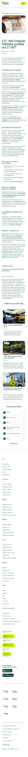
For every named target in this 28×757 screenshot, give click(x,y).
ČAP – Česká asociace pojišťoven (13, 428)
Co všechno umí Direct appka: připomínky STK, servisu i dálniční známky (13, 389)
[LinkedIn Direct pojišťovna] (6, 745)
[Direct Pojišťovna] (14, 692)
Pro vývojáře (5, 581)
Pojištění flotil (5, 555)
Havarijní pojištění (7, 469)
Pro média (5, 601)
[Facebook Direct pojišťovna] (8, 745)
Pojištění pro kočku (7, 509)
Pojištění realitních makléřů (9, 558)
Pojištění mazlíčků (7, 504)
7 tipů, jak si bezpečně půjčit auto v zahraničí (13, 357)
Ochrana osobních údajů (8, 624)
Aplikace (4, 567)
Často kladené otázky (8, 575)
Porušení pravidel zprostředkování (11, 621)
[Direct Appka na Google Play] (8, 675)
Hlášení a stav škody (7, 573)
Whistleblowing (6, 734)
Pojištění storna (6, 495)
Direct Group (5, 603)
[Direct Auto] (5, 699)
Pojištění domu (6, 530)
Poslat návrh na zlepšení (8, 618)
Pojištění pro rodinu (7, 487)
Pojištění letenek (6, 492)
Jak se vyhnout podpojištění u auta (13, 326)
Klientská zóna (6, 570)
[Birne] (5, 706)
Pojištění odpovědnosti (8, 535)
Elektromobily (5, 474)
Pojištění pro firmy (7, 545)
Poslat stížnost (6, 613)
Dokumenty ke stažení (8, 578)
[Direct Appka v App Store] (8, 670)
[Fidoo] (14, 706)
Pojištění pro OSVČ (7, 550)
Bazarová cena (11, 417)
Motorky (4, 472)
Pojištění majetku (6, 524)
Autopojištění (5, 464)
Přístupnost (5, 737)
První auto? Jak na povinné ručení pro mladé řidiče (13, 270)
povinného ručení (7, 251)
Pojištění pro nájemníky (8, 532)
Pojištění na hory (6, 489)
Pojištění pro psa (6, 507)
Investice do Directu (7, 740)
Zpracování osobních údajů (9, 726)
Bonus (8, 422)
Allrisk (8, 412)
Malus (8, 439)
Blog (3, 13)
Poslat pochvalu (6, 616)
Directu (4, 235)
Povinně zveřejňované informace (10, 729)
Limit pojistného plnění (13, 433)
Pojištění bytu (5, 527)
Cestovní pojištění (7, 484)
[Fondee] (5, 714)
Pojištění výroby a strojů (8, 553)
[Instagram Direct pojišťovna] (3, 745)
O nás (4, 590)
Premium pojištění (7, 512)
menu (23, 3)
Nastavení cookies (7, 731)
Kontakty (4, 593)
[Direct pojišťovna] (4, 3)
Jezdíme (7, 13)
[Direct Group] (5, 692)
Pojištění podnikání (7, 547)
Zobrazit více (14, 443)
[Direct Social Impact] (14, 699)
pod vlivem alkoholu (17, 181)
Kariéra (4, 598)
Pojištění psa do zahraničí (9, 515)
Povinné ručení (6, 467)
